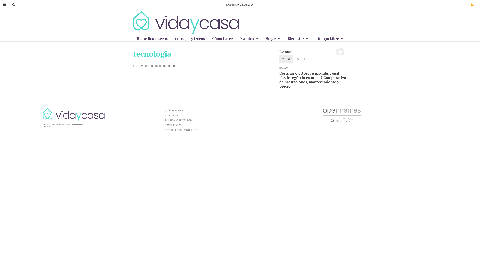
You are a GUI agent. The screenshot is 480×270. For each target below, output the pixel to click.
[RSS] (472, 4)
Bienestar (296, 38)
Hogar (271, 38)
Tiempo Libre (328, 38)
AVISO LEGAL (172, 115)
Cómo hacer (222, 38)
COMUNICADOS (173, 125)
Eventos (247, 38)
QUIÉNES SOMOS (174, 110)
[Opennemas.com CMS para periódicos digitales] (342, 115)
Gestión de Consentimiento (181, 130)
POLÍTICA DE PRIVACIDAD (178, 120)
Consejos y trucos (190, 38)
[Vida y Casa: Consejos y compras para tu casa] (186, 22)
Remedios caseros (152, 38)
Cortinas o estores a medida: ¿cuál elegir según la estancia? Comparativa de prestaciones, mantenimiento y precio (312, 80)
